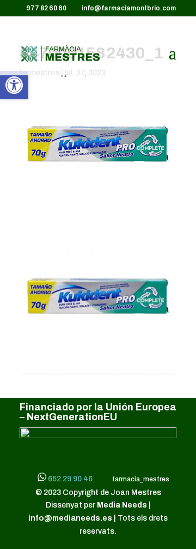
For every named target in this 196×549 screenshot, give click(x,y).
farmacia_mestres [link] (139, 479)
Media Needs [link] (123, 505)
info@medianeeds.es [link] (70, 518)
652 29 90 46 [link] (70, 479)
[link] (14, 85)
